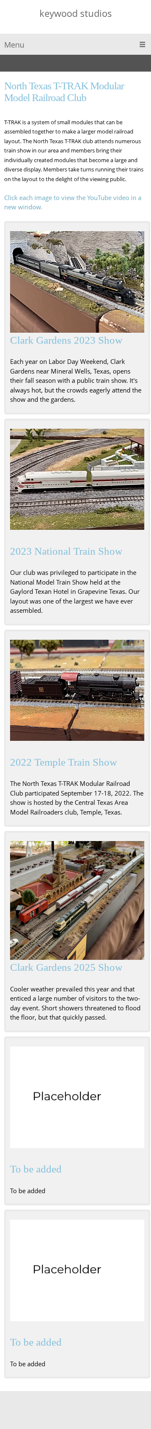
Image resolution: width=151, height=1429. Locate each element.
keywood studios (75, 13)
